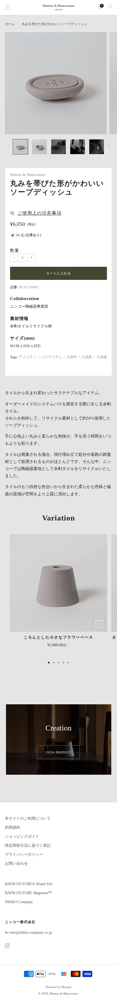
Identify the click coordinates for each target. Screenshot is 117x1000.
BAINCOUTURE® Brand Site (29, 884)
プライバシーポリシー (24, 854)
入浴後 (101, 357)
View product (59, 752)
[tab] (49, 662)
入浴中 (71, 357)
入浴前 (86, 357)
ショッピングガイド (22, 836)
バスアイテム (51, 357)
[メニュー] (7, 7)
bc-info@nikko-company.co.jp (28, 932)
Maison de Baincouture (27, 175)
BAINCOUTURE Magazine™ (28, 893)
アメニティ (27, 357)
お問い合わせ (16, 863)
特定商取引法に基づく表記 (28, 845)
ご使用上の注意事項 (39, 213)
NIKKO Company (19, 902)
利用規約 (12, 827)
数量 (14, 250)
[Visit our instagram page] (7, 945)
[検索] (109, 7)
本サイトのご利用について (28, 818)
